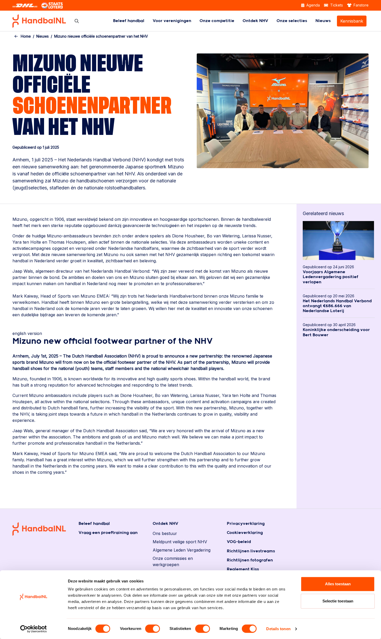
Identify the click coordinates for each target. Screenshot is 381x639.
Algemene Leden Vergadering (181, 550)
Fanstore (360, 5)
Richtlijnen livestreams (251, 551)
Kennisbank (351, 21)
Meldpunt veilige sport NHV (180, 541)
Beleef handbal (128, 21)
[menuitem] (129, 21)
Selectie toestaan (337, 601)
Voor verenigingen (172, 21)
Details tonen (278, 629)
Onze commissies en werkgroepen (173, 561)
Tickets (336, 5)
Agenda (312, 5)
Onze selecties (292, 21)
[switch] (152, 628)
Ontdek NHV (255, 21)
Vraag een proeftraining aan (108, 533)
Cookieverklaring (245, 533)
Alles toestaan (338, 584)
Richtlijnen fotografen (250, 560)
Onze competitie (217, 21)
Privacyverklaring (246, 524)
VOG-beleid (239, 542)
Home (26, 36)
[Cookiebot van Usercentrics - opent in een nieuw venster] (33, 629)
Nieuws (323, 21)
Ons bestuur (165, 533)
